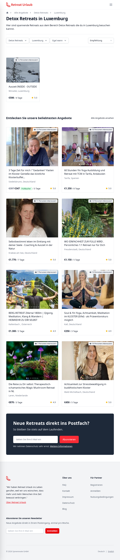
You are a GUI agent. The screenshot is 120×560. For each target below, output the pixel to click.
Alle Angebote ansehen (102, 118)
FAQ (64, 484)
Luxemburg (59, 12)
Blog (64, 508)
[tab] (14, 80)
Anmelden (95, 490)
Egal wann (57, 40)
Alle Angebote (21, 12)
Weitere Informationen (61, 446)
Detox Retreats (41, 12)
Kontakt (66, 490)
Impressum (68, 496)
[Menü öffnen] (111, 5)
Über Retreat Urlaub (16, 502)
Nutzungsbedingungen (102, 496)
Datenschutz (68, 502)
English (111, 551)
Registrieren (96, 484)
